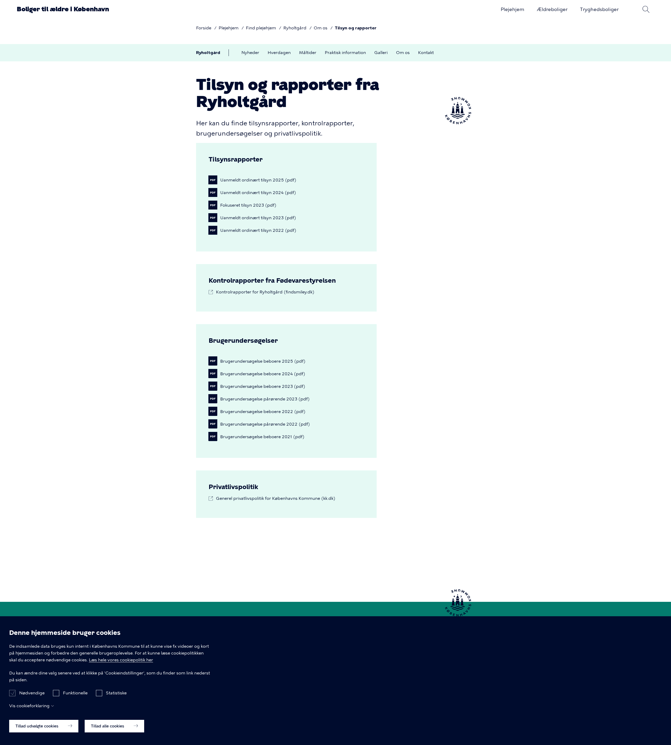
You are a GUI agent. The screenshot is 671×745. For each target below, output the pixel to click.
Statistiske (116, 692)
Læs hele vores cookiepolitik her (121, 659)
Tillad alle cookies (108, 725)
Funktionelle (75, 692)
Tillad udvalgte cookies (37, 725)
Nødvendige (32, 692)
